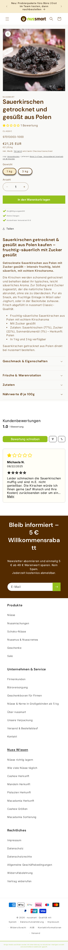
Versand (18, 151)
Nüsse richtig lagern (20, 759)
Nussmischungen (18, 623)
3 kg (25, 171)
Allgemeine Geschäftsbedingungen (29, 864)
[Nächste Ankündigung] (61, 6)
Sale (10, 655)
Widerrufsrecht (18, 927)
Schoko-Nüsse (16, 631)
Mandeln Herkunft (18, 784)
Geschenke (14, 647)
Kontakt (12, 736)
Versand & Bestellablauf (22, 728)
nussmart (32, 917)
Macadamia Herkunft (20, 800)
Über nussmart (16, 711)
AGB (32, 927)
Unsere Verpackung (20, 720)
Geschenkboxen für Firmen (24, 695)
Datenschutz (15, 848)
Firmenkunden (16, 679)
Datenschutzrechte (19, 856)
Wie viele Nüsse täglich (22, 767)
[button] (7, 19)
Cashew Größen (17, 808)
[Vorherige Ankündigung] (7, 6)
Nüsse (11, 614)
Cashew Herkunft (18, 776)
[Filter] (53, 439)
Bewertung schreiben (25, 439)
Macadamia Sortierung (21, 817)
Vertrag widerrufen (19, 881)
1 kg (9, 171)
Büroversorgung (17, 687)
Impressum (14, 840)
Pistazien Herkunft (19, 792)
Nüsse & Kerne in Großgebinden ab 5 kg (33, 703)
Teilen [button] (10, 228)
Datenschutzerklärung (32, 922)
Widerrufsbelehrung (20, 872)
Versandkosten (13, 156)
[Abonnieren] (57, 587)
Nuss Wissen (17, 750)
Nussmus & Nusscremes (22, 639)
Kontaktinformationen (49, 927)
